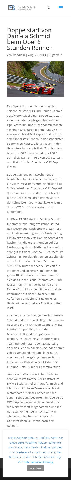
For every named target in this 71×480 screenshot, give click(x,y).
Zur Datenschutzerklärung (35, 462)
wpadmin (19, 55)
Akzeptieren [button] (36, 468)
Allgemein (55, 55)
